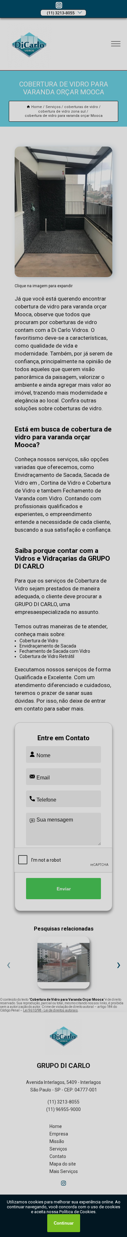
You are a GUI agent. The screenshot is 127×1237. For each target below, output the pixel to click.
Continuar (64, 1223)
